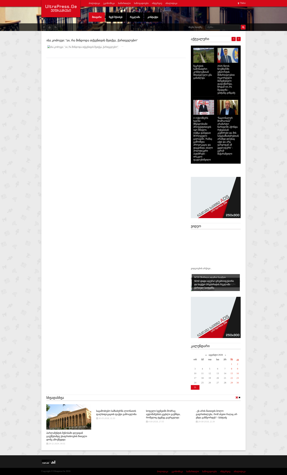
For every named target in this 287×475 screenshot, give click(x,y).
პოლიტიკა (94, 3)
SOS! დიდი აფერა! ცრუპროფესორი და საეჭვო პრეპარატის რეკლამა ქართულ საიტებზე (214, 284)
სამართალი (124, 3)
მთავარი (96, 17)
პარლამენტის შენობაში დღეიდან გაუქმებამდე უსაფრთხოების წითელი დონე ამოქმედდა (66, 436)
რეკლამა (135, 17)
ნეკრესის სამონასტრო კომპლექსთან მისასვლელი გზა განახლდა (202, 72)
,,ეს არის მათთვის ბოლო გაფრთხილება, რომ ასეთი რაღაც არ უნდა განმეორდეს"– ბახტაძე (216, 414)
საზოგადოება (141, 3)
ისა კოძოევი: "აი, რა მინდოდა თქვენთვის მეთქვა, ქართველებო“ (92, 40)
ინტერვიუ (157, 3)
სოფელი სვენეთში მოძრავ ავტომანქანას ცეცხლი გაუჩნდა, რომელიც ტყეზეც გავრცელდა (163, 414)
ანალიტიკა (171, 3)
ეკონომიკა (109, 3)
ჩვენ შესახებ (115, 17)
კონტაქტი (152, 17)
